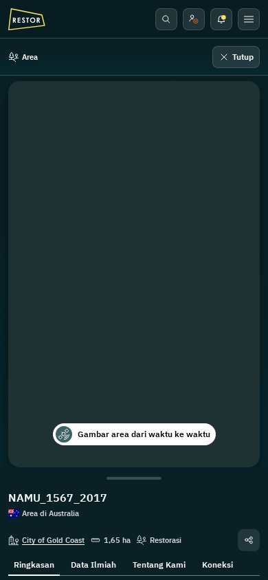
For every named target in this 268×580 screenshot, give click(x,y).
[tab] (34, 563)
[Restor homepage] (26, 19)
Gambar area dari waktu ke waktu (144, 434)
